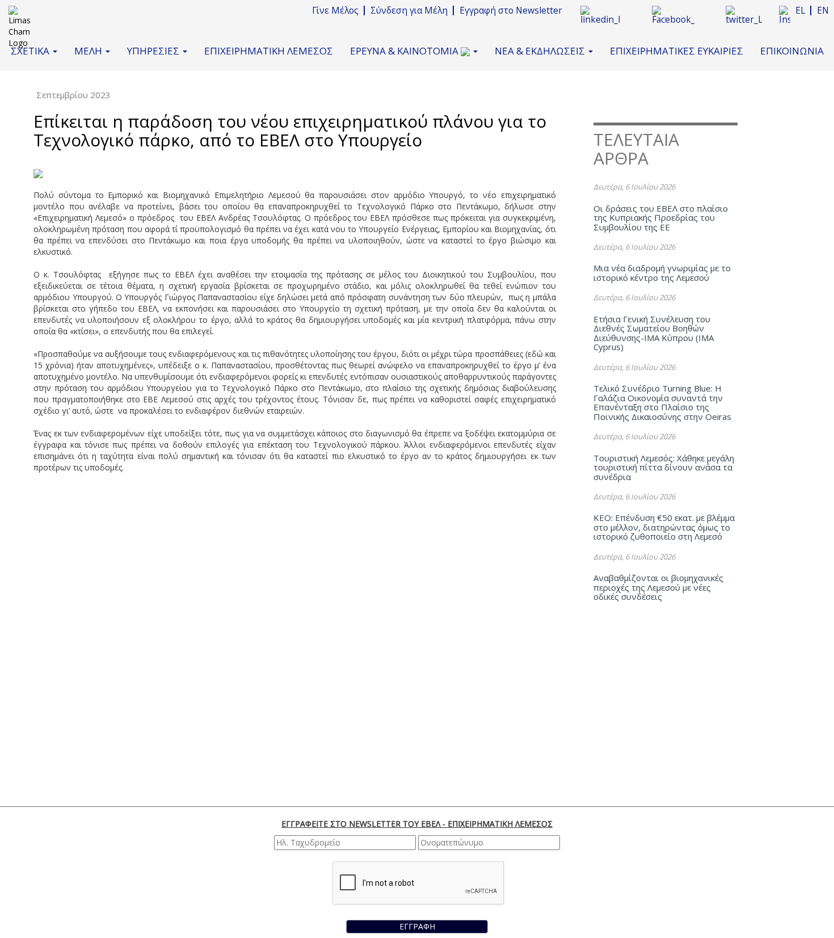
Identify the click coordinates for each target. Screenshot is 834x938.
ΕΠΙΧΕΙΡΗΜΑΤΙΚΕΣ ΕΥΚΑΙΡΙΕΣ (676, 50)
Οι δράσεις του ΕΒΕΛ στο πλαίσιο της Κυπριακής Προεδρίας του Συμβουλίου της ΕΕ (660, 218)
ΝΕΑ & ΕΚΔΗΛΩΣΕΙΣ (541, 50)
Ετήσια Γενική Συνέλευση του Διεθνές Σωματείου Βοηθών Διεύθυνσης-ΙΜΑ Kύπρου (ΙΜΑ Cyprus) (653, 333)
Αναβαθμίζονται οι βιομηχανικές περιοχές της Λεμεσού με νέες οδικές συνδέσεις (658, 587)
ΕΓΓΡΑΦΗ (417, 926)
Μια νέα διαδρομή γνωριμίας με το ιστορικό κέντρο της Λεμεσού (662, 272)
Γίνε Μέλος (335, 10)
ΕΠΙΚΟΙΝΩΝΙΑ (792, 50)
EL (800, 10)
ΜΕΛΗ (89, 50)
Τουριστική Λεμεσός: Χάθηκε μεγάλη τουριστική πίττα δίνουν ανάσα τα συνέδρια (663, 467)
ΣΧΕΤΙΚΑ (31, 50)
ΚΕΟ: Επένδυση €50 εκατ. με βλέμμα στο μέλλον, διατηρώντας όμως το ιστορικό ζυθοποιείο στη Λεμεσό (664, 527)
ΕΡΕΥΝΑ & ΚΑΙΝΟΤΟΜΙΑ (405, 50)
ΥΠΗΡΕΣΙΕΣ (154, 50)
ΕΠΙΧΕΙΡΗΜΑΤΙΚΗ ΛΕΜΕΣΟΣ (268, 50)
